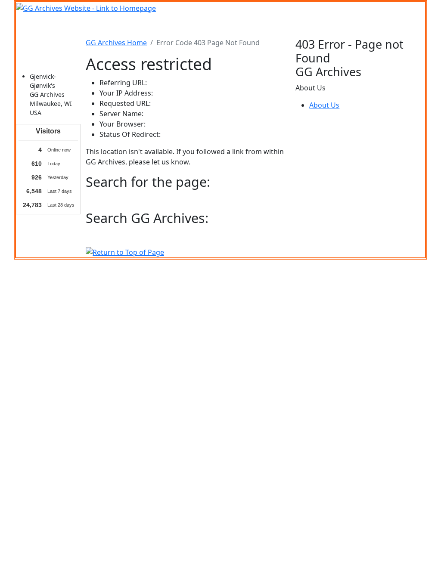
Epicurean (189, 25)
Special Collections (366, 25)
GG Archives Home (116, 42)
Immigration (65, 25)
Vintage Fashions (240, 25)
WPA (282, 25)
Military (154, 25)
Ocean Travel (114, 25)
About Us (324, 105)
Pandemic (313, 25)
